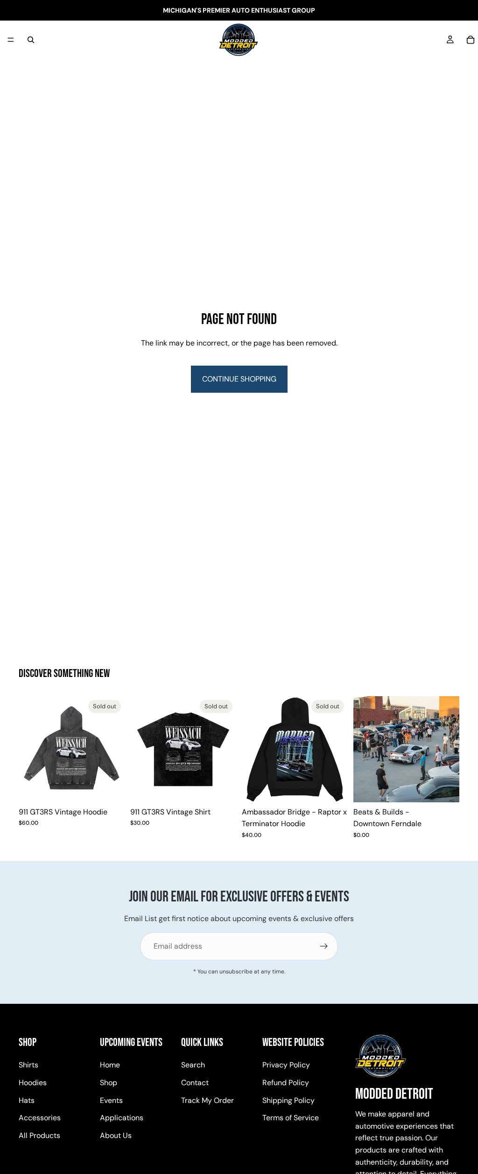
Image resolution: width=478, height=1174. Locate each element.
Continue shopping (239, 379)
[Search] (31, 39)
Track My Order (207, 1100)
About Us (116, 1135)
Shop (108, 1083)
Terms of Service (290, 1118)
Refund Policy (285, 1083)
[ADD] (444, 787)
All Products (39, 1135)
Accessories (40, 1118)
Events (111, 1100)
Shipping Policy (288, 1100)
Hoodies (33, 1083)
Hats (27, 1100)
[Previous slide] (29, 749)
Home (110, 1065)
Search (193, 1065)
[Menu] (10, 39)
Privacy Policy (286, 1065)
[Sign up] (324, 946)
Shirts (28, 1065)
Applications (121, 1118)
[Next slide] (114, 749)
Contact (195, 1083)
